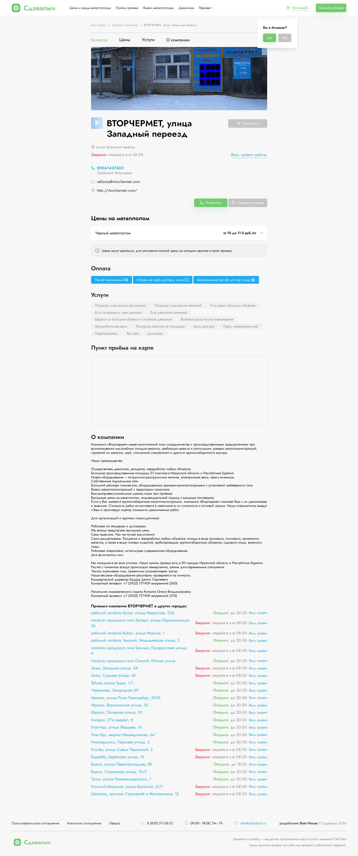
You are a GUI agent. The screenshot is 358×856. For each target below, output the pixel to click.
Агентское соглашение (84, 823)
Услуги (148, 40)
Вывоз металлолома (158, 8)
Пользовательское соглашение (35, 823)
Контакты (99, 40)
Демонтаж (186, 8)
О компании (178, 40)
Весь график (258, 612)
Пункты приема (127, 8)
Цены (124, 40)
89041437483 (110, 168)
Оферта (114, 823)
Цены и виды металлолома (90, 8)
